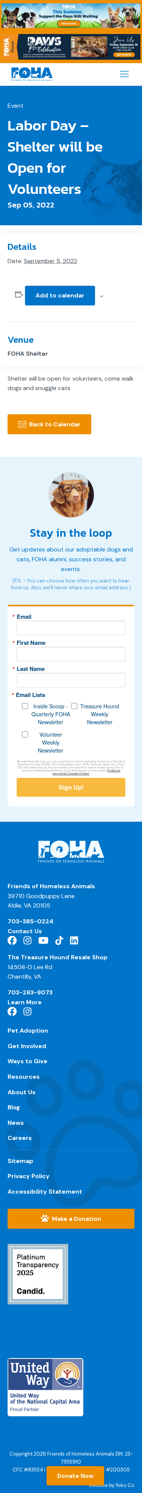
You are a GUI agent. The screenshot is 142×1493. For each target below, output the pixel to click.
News (16, 1123)
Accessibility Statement (45, 1192)
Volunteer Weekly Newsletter (50, 742)
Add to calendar (60, 295)
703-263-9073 (30, 992)
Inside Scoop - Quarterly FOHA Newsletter (50, 714)
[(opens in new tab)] (38, 1279)
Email (24, 617)
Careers (20, 1138)
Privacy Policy (29, 1176)
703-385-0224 (30, 921)
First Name (31, 643)
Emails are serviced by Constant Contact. (86, 771)
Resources (24, 1077)
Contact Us (25, 931)
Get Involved (27, 1046)
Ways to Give (27, 1061)
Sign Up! (71, 787)
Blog (14, 1107)
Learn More (25, 1002)
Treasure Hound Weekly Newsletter (99, 714)
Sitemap (20, 1161)
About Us (22, 1092)
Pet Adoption (28, 1031)
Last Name (31, 669)
